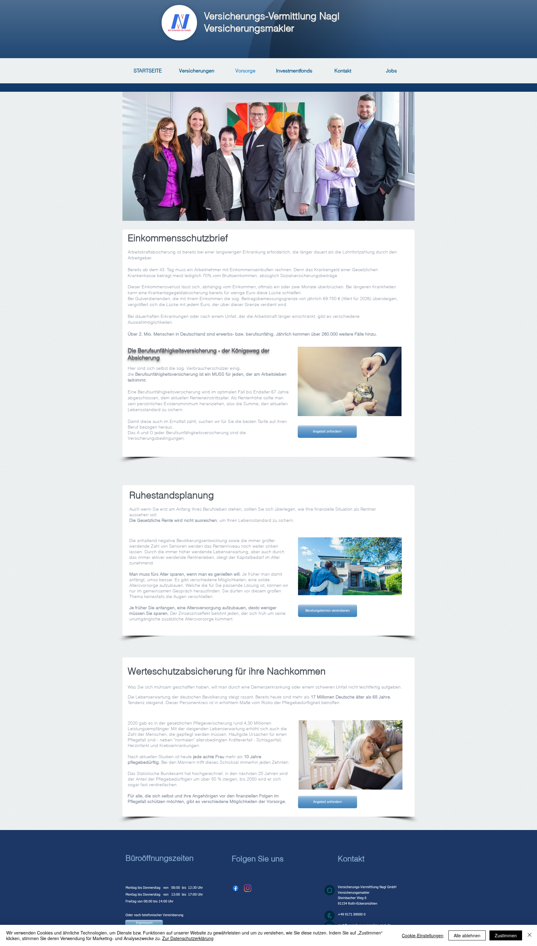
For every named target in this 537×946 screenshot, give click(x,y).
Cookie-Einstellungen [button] (422, 935)
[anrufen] (329, 915)
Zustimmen (506, 935)
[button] (235, 888)
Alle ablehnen (467, 935)
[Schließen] (529, 935)
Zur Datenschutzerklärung (187, 938)
